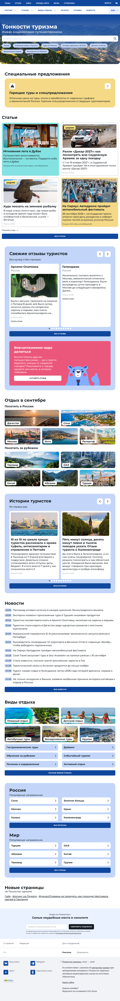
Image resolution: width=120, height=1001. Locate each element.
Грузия (68, 862)
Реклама (66, 952)
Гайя (8, 896)
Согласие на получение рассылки (68, 933)
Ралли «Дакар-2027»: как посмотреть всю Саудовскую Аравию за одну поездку (85, 155)
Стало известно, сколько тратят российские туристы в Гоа (49, 660)
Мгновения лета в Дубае (22, 151)
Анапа (6, 45)
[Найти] (115, 39)
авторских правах (101, 967)
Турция (16, 845)
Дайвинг (69, 747)
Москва (16, 809)
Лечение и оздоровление (23, 764)
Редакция (24, 943)
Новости (90, 10)
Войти (108, 3)
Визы (56, 3)
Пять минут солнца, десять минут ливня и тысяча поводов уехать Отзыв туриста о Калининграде (83, 544)
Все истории (60, 586)
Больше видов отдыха (60, 773)
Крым (67, 809)
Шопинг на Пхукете (24, 896)
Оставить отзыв (38, 378)
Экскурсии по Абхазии (37, 51)
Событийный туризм (77, 755)
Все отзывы (60, 334)
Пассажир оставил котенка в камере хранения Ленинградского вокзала (58, 610)
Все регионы (60, 825)
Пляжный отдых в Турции (26, 45)
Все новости (60, 689)
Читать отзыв (16, 321)
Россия (8, 10)
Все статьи (60, 236)
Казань (15, 817)
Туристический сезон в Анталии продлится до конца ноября (51, 665)
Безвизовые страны (12, 51)
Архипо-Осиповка (24, 266)
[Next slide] (108, 254)
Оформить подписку (81, 927)
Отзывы (78, 10)
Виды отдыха (45, 10)
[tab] (49, 328)
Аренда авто (42, 3)
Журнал (65, 10)
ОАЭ (66, 845)
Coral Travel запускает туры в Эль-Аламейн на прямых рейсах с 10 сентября (59, 655)
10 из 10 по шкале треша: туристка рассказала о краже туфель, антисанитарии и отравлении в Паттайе (33, 544)
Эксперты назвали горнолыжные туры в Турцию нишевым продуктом (56, 615)
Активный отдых (74, 764)
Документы (82, 952)
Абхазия (16, 854)
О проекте (9, 943)
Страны (25, 10)
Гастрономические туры (22, 747)
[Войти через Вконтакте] (116, 3)
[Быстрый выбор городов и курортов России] (15, 10)
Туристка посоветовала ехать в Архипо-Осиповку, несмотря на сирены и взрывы (63, 620)
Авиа (28, 3)
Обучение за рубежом (21, 755)
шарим (69, 127)
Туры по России (50, 45)
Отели (18, 3)
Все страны (60, 870)
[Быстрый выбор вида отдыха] (54, 10)
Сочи (14, 800)
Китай (67, 854)
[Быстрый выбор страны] (31, 10)
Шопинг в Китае (98, 45)
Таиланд (16, 862)
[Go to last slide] (100, 254)
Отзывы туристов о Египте (74, 45)
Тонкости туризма (71, 962)
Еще (113, 10)
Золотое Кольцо (74, 800)
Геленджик (70, 266)
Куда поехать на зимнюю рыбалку (30, 206)
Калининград (72, 817)
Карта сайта (68, 982)
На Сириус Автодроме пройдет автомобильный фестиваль (86, 207)
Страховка (69, 3)
